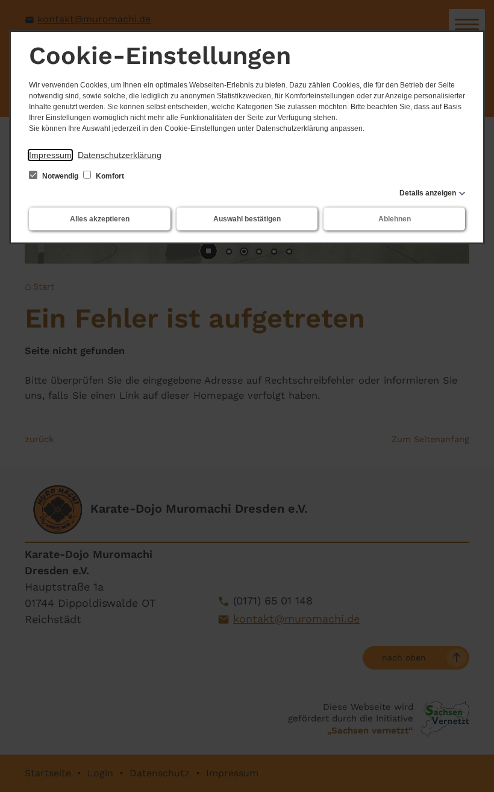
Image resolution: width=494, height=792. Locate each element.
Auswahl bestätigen (247, 219)
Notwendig (60, 176)
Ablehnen (394, 219)
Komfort (109, 176)
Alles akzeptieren (100, 219)
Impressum (50, 155)
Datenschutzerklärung (119, 155)
